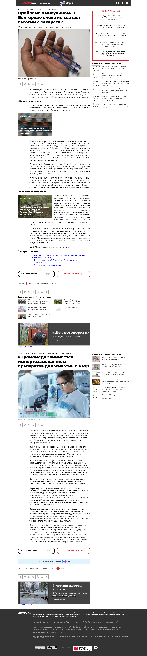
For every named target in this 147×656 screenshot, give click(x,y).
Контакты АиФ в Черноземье (59, 612)
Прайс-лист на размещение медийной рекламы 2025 (105, 614)
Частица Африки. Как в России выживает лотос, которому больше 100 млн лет (114, 90)
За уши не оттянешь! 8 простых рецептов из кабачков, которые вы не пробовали (115, 381)
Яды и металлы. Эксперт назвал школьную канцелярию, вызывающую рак (113, 359)
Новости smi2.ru (25, 346)
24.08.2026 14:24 (23, 353)
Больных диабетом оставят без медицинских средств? (39, 315)
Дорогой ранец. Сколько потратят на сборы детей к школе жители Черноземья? (110, 45)
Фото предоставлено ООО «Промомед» (32, 420)
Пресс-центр (92, 612)
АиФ (34, 79)
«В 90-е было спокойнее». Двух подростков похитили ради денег (114, 373)
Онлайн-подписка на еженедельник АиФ (48, 614)
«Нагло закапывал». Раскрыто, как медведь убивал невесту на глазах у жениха (115, 106)
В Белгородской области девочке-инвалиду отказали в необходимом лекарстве (38, 301)
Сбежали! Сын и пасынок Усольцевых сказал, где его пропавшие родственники (115, 75)
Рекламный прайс (39, 612)
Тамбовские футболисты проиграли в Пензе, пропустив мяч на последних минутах (111, 54)
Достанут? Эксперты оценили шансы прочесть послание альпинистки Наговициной (115, 396)
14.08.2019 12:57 (23, 9)
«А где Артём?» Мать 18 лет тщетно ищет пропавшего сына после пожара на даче (114, 98)
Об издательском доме (108, 612)
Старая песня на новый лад (47, 265)
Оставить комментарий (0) (73, 274)
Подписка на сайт (78, 612)
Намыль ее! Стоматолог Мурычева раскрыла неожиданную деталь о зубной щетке (114, 68)
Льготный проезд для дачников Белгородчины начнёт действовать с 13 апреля (75, 301)
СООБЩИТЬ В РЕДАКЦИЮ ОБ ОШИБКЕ (63, 616)
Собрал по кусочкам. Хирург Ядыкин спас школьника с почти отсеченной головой (115, 83)
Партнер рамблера (64, 647)
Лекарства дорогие (71, 307)
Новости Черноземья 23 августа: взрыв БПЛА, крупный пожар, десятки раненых (110, 17)
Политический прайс (40, 616)
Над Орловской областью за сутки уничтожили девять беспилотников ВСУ (111, 35)
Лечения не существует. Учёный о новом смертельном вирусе (114, 365)
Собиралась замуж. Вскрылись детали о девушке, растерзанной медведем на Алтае (114, 389)
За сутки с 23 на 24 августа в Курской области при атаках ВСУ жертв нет (111, 26)
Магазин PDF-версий (73, 614)
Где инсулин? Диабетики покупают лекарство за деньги (39, 308)
